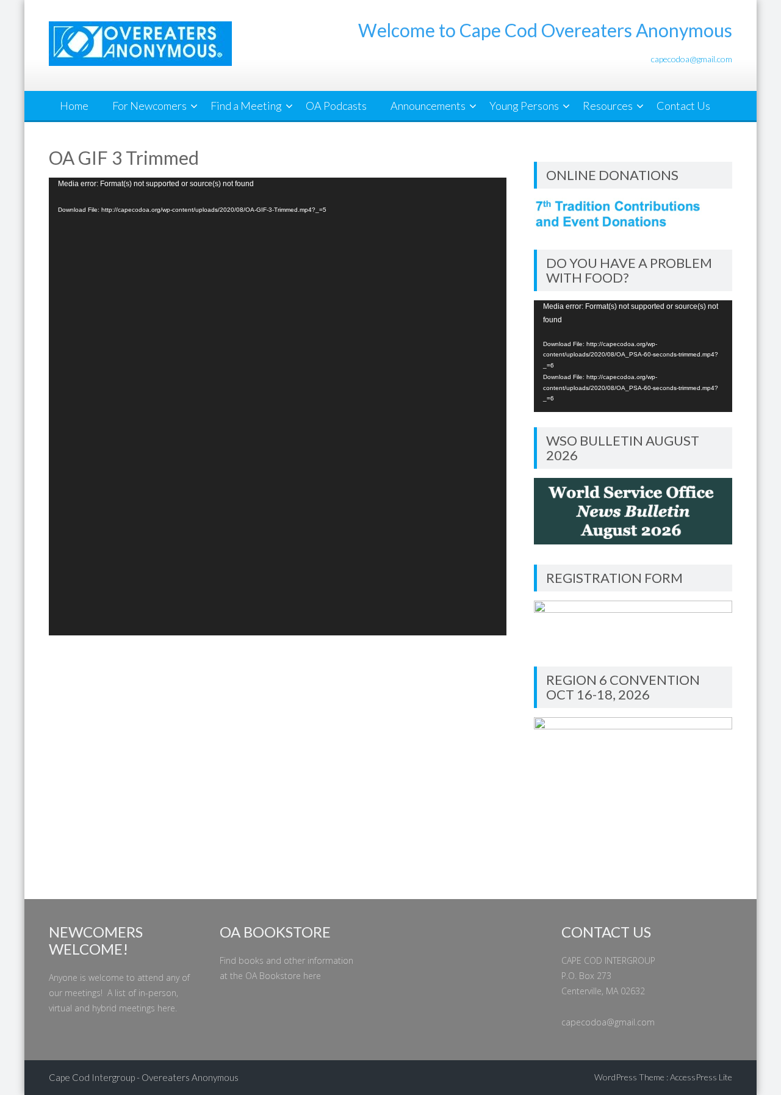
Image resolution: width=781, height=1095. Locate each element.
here (166, 1008)
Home (74, 105)
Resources (608, 105)
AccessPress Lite (701, 1077)
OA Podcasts (336, 105)
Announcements (428, 105)
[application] (277, 406)
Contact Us (683, 105)
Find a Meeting (246, 105)
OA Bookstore (273, 975)
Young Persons (524, 105)
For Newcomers (149, 105)
